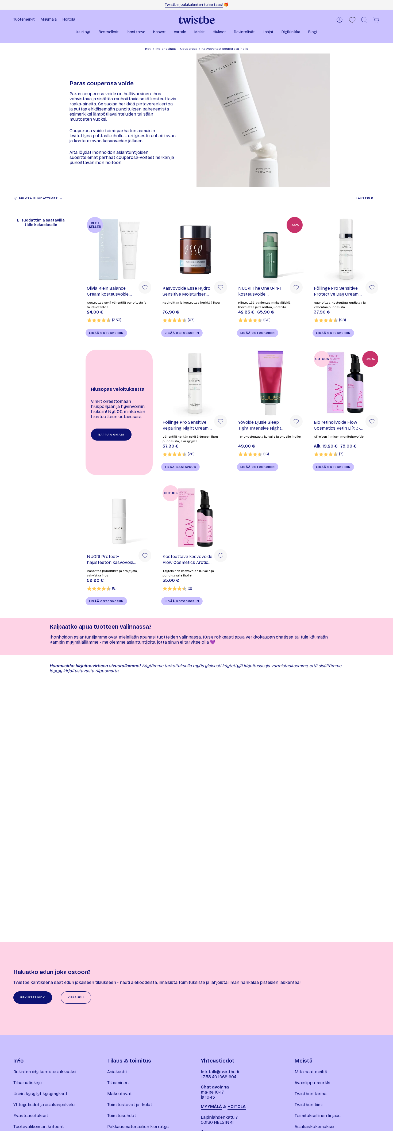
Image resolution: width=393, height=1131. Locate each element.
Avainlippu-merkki (312, 1082)
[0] (352, 20)
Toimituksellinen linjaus (318, 1115)
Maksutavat (119, 1093)
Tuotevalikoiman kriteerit (38, 1126)
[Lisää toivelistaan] (144, 287)
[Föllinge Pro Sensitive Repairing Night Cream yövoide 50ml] (194, 383)
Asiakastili (117, 1071)
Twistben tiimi (308, 1104)
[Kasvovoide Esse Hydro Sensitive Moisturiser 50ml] (194, 249)
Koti (148, 49)
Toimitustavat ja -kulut (129, 1104)
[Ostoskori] (376, 19)
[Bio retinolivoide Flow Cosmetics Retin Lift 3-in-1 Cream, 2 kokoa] (346, 383)
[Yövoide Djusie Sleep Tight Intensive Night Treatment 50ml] (270, 383)
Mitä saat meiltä (311, 1071)
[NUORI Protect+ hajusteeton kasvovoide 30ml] (119, 517)
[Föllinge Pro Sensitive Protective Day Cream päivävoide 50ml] (346, 249)
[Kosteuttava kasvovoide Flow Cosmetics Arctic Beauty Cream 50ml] (194, 517)
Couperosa (188, 49)
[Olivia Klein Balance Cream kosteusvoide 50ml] (119, 249)
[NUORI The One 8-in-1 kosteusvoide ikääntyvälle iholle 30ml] (270, 249)
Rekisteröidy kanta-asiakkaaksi (44, 1071)
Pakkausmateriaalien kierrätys (138, 1126)
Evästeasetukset (30, 1115)
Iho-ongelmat (166, 49)
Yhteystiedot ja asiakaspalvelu (44, 1104)
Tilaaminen (118, 1082)
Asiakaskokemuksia (314, 1126)
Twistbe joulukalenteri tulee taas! (194, 4)
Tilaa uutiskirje (27, 1082)
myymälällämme (82, 642)
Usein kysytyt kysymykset (40, 1093)
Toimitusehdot (121, 1115)
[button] (83, 32)
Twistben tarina (310, 1093)
